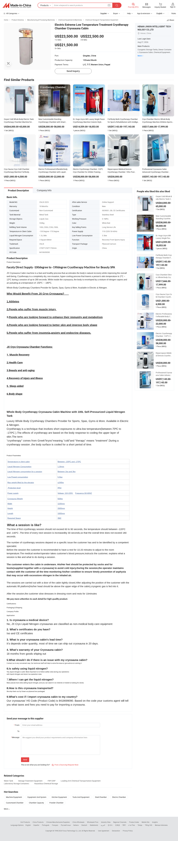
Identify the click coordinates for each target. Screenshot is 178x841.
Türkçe (140, 825)
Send (25, 759)
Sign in (172, 7)
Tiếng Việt (148, 825)
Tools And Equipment (81, 797)
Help (129, 13)
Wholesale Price (92, 822)
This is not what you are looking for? (35, 764)
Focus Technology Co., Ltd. (72, 831)
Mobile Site (145, 822)
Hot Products (25, 822)
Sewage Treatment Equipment (30, 781)
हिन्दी (124, 825)
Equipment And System (36, 797)
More (140, 55)
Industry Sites (106, 822)
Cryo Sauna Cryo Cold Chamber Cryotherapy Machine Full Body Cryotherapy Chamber (164, 295)
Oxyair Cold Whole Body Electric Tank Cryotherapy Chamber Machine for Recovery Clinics (164, 197)
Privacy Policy (128, 831)
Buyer (115, 13)
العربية (103, 825)
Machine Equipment (14, 797)
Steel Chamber (101, 797)
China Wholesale (78, 822)
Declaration (116, 831)
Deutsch (84, 825)
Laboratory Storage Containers (16, 783)
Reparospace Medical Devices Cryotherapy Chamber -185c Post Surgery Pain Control (164, 354)
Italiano (76, 825)
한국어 (110, 825)
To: (18, 731)
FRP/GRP (52, 781)
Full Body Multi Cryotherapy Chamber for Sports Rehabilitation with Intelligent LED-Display (164, 256)
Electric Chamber (119, 797)
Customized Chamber (14, 802)
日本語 (117, 825)
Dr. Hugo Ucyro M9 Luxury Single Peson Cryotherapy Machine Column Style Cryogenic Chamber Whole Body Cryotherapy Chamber (164, 236)
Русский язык (66, 825)
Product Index (134, 822)
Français (55, 825)
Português (45, 825)
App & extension (143, 13)
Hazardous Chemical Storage (46, 783)
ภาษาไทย (131, 825)
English (28, 825)
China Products (38, 822)
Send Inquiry (73, 71)
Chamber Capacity (36, 802)
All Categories (11, 13)
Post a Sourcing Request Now (65, 764)
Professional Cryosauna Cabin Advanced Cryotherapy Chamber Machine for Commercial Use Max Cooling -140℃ (164, 374)
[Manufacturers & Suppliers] (17, 5)
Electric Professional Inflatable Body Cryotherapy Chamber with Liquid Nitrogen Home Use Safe (164, 315)
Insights (155, 822)
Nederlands (94, 825)
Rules (173, 13)
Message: (15, 737)
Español (36, 825)
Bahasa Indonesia (161, 825)
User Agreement (103, 831)
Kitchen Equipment (59, 797)
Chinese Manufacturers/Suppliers (58, 822)
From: (17, 725)
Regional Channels (119, 822)
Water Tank (8, 781)
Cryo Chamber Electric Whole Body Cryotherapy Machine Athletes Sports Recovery (164, 276)
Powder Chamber (56, 802)
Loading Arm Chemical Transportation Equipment (81, 781)
